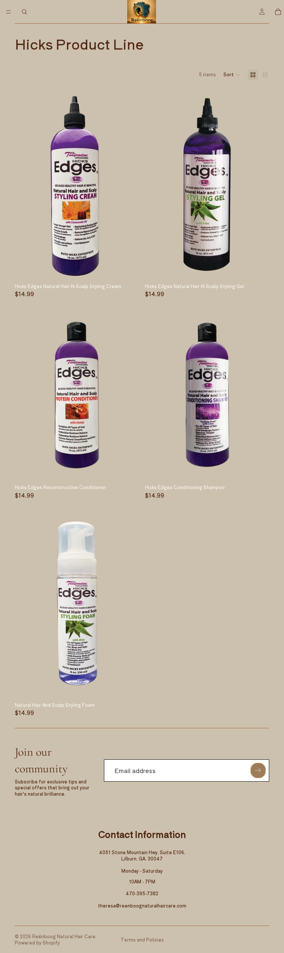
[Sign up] (258, 770)
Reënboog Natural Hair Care (63, 936)
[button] (231, 75)
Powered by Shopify (37, 942)
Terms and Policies (142, 939)
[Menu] (8, 11)
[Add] (127, 268)
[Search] (24, 12)
